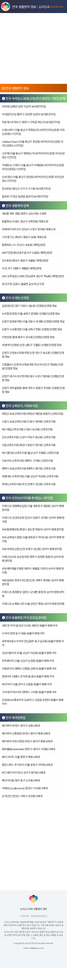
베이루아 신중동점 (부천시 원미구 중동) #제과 (26, 733)
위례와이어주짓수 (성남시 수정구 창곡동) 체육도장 (28, 229)
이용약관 (25, 916)
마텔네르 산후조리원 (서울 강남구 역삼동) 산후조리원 (30, 476)
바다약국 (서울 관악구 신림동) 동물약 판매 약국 (27, 684)
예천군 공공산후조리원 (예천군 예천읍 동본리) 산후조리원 (32, 414)
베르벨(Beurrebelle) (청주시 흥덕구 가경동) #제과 (28, 749)
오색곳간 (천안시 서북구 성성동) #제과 (22, 796)
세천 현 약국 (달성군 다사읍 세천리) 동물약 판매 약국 (30, 625)
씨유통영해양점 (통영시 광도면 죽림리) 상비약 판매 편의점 (33, 529)
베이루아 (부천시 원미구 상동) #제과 (21, 725)
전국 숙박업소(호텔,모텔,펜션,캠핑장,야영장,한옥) (35, 98)
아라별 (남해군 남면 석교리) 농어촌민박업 (24, 106)
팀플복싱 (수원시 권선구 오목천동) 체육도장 (25, 221)
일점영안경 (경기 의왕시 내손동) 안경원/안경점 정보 (29, 306)
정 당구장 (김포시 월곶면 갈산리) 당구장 (23, 284)
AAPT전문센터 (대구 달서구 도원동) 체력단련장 (27, 253)
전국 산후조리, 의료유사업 (21, 405)
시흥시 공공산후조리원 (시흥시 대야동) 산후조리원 (28, 421)
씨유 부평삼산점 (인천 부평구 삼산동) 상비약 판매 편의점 (32, 549)
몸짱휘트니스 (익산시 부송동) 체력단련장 (23, 245)
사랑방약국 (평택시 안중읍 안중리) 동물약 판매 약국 (29, 668)
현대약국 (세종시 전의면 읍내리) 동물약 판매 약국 (28, 676)
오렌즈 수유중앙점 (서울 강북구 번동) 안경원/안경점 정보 (32, 329)
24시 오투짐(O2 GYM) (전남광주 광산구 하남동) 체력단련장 (33, 276)
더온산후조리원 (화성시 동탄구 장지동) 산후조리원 (28, 445)
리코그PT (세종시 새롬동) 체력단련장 (22, 268)
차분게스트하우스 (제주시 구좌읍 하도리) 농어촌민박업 (31, 122)
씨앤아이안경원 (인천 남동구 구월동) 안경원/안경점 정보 (32, 345)
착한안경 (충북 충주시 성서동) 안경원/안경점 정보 (28, 337)
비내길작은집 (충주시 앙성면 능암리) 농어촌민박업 (28, 114)
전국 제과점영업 (15, 717)
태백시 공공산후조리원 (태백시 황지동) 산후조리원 (28, 468)
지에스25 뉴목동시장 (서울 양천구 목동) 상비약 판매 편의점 (33, 604)
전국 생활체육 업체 (17, 205)
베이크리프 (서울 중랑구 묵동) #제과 (21, 757)
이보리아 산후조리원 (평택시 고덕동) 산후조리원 (27, 460)
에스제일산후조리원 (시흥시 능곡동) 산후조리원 (27, 429)
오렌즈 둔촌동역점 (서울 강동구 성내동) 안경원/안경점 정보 (33, 321)
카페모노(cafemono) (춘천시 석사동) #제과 (24, 788)
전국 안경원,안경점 (17, 297)
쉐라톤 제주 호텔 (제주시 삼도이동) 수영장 (24, 213)
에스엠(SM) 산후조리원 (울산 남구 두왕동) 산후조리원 (30, 453)
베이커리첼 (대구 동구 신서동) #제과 (21, 780)
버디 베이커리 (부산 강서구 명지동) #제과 (23, 772)
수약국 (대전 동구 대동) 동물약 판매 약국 (23, 633)
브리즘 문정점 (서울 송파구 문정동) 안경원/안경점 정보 (31, 313)
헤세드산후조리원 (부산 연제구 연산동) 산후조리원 (28, 484)
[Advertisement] (33, 48)
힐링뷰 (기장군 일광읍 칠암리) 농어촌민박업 (25, 196)
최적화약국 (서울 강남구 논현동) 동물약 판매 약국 (28, 661)
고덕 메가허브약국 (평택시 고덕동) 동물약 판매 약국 (29, 692)
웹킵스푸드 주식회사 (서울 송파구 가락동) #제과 (27, 765)
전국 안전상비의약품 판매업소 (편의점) (29, 497)
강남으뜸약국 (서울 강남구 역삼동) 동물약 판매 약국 (29, 653)
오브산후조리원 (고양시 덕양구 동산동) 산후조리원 (28, 437)
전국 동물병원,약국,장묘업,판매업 (26, 617)
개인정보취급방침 (38, 916)
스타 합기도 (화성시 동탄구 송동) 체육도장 (24, 237)
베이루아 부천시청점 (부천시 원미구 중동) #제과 (27, 741)
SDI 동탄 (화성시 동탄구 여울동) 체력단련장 (25, 260)
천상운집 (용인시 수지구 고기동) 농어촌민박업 (26, 188)
